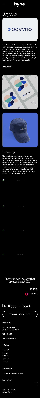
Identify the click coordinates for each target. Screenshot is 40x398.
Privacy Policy (7, 392)
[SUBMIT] (32, 383)
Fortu (34, 294)
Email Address (7, 380)
